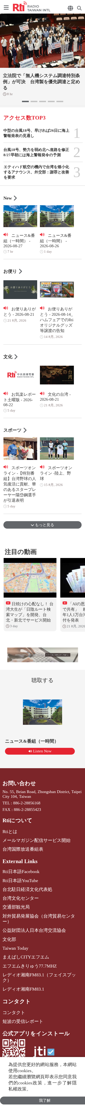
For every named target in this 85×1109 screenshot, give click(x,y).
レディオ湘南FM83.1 (23, 989)
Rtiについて (17, 820)
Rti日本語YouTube (20, 880)
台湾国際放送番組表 (22, 849)
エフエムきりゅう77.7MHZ (29, 965)
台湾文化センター (20, 898)
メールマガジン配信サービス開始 (36, 840)
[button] (25, 101)
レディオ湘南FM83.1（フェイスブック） (39, 977)
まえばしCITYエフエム (25, 956)
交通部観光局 (16, 906)
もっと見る (44, 525)
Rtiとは (9, 831)
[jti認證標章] (43, 1054)
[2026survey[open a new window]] (42, 655)
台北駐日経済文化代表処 (27, 889)
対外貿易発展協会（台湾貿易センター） (38, 919)
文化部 (9, 939)
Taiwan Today (15, 948)
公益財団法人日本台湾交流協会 (34, 930)
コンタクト (16, 1001)
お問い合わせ (19, 783)
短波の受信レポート (22, 1021)
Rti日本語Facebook (20, 871)
